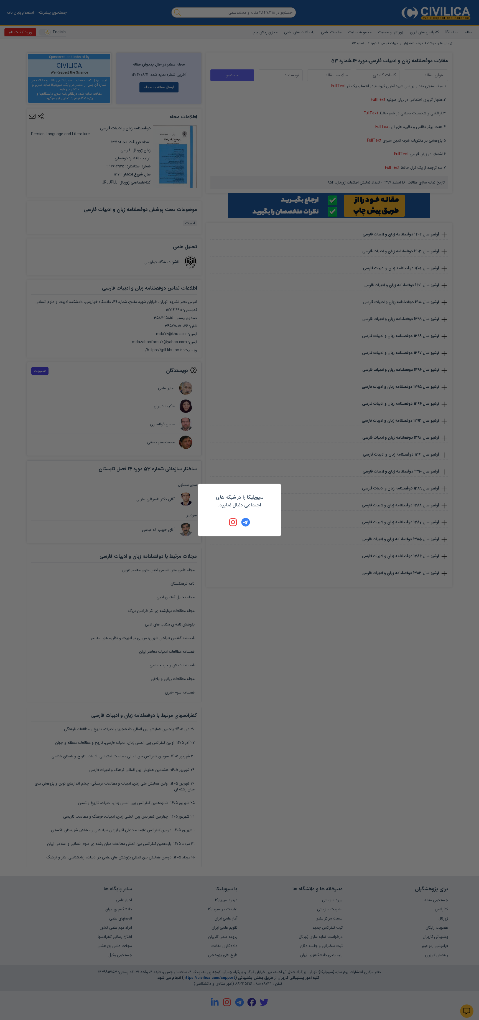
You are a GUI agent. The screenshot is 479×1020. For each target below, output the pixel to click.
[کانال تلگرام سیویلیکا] (245, 522)
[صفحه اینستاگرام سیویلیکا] (233, 522)
